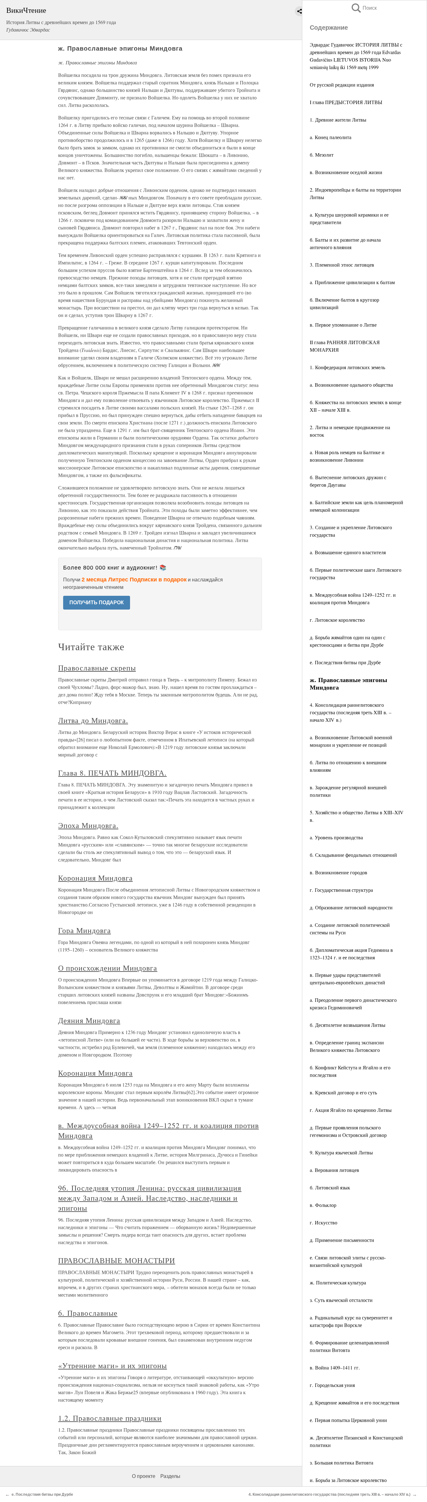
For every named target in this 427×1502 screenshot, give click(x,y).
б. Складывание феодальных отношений (353, 854)
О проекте (143, 1476)
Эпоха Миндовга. (88, 825)
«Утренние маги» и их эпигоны (112, 1365)
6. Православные (87, 1313)
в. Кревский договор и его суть (343, 1092)
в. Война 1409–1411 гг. (335, 1367)
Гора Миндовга (84, 930)
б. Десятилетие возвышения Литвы (347, 1025)
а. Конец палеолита (330, 137)
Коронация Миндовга (95, 878)
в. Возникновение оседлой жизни (346, 172)
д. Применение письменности (342, 1240)
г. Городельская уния (332, 1385)
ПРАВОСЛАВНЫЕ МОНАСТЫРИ (116, 1260)
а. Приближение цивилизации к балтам (352, 282)
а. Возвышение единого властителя (348, 552)
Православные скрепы (97, 668)
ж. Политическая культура (338, 1282)
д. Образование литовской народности (351, 907)
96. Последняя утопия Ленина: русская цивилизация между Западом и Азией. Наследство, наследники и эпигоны (149, 1198)
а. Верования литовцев (334, 1170)
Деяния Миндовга (89, 1020)
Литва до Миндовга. (93, 720)
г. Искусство (323, 1222)
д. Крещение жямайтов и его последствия (354, 1402)
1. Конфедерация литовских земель (347, 367)
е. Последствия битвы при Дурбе (345, 662)
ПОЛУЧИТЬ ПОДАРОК (96, 602)
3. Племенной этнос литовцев (342, 264)
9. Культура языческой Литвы (341, 1152)
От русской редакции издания (342, 84)
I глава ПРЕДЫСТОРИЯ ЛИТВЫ (346, 102)
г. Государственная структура (341, 890)
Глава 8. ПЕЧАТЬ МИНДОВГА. (112, 773)
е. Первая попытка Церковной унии (348, 1420)
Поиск (363, 8)
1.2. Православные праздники (110, 1418)
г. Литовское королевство (337, 619)
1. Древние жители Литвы (338, 119)
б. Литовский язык (330, 1187)
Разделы (170, 1476)
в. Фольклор (323, 1205)
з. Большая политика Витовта (341, 1462)
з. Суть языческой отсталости (341, 1300)
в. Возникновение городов (338, 872)
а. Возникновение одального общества (351, 384)
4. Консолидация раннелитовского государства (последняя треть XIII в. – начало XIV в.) (350, 712)
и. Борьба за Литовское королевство (348, 1480)
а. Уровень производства (336, 837)
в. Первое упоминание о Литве (343, 324)
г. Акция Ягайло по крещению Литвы (351, 1110)
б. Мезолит (322, 154)
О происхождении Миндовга (107, 968)
